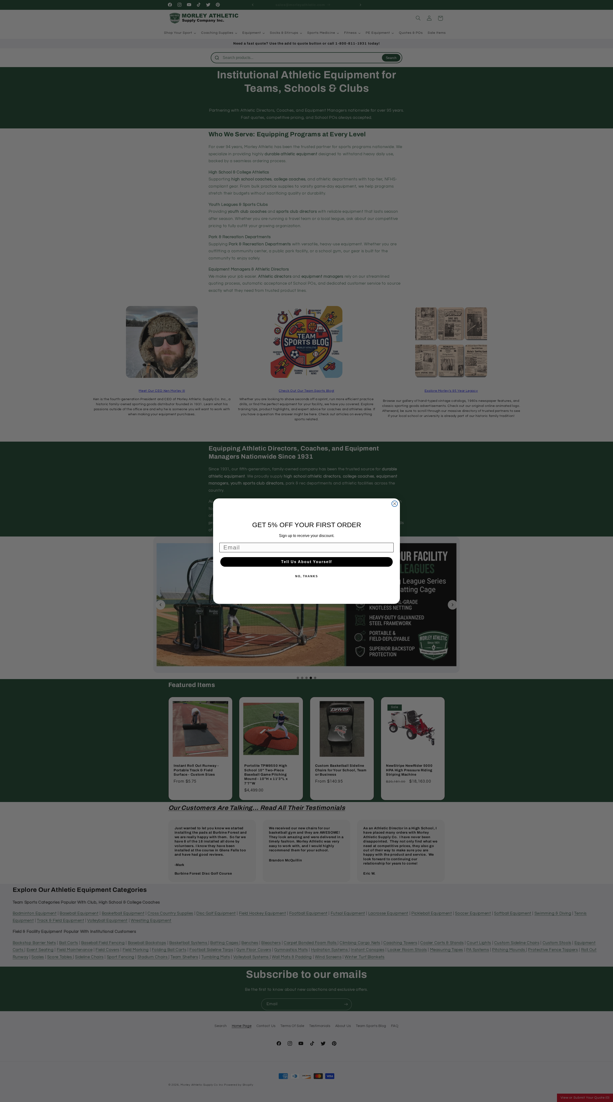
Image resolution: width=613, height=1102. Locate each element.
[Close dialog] (394, 504)
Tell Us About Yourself (306, 562)
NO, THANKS (306, 576)
